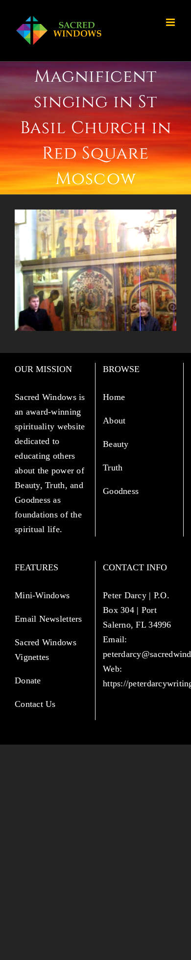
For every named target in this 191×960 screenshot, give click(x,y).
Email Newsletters (50, 619)
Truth (114, 467)
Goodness (122, 491)
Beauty (117, 444)
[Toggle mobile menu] (171, 22)
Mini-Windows (42, 595)
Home (115, 397)
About (115, 420)
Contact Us (35, 704)
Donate (28, 680)
